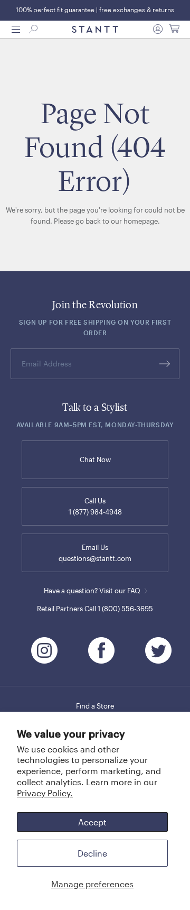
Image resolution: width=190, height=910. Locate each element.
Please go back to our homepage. (107, 221)
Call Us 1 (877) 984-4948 (95, 506)
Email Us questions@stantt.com (95, 553)
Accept (92, 822)
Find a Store (95, 706)
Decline (92, 853)
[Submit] (164, 364)
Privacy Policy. (45, 793)
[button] (16, 29)
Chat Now (95, 459)
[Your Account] (158, 29)
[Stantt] (95, 29)
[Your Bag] (174, 29)
